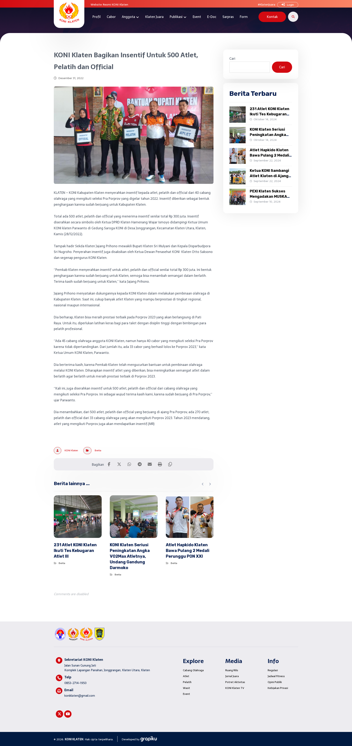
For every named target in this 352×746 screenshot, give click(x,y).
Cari (232, 58)
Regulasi (273, 670)
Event (186, 694)
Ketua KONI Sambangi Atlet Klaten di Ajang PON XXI (269, 175)
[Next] (210, 484)
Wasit (186, 688)
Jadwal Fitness (276, 676)
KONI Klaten (71, 450)
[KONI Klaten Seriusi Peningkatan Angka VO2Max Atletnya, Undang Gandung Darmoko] (237, 135)
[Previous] (203, 484)
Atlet (186, 676)
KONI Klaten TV (234, 688)
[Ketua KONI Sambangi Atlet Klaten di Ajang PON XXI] (237, 176)
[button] (293, 17)
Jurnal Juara (232, 676)
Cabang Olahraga (193, 670)
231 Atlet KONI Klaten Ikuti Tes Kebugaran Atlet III (269, 114)
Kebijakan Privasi (278, 688)
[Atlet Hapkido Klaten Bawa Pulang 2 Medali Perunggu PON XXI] (237, 156)
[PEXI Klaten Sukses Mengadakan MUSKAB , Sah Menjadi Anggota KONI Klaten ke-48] (237, 197)
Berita (98, 450)
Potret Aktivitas (235, 682)
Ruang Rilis (231, 670)
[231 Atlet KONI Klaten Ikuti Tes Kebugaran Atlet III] (237, 114)
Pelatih (187, 682)
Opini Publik (275, 682)
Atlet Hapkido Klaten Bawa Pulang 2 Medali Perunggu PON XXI (269, 155)
